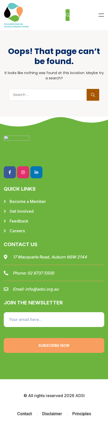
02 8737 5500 (40, 273)
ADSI (80, 395)
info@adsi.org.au (42, 289)
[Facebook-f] (10, 172)
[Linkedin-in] (36, 172)
